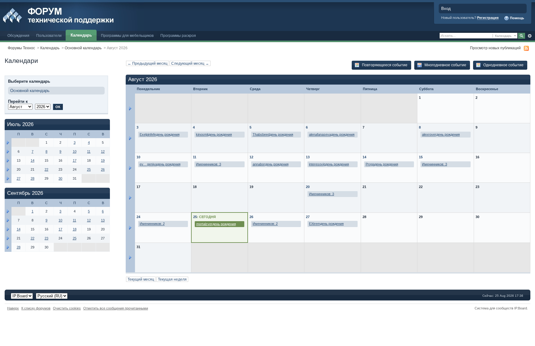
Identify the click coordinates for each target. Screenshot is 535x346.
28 (32, 178)
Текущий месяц (141, 279)
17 (74, 160)
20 (308, 187)
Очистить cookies (67, 308)
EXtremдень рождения (326, 224)
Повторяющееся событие (384, 65)
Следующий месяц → (190, 63)
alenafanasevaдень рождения (331, 134)
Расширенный (529, 36)
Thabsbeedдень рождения (273, 134)
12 (251, 157)
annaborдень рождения (271, 164)
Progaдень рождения (382, 164)
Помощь (516, 18)
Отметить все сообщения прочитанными (115, 308)
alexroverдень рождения (441, 134)
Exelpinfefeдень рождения (160, 134)
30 (60, 178)
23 (46, 238)
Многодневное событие (445, 65)
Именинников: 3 (208, 164)
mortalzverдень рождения (216, 224)
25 (195, 217)
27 (308, 217)
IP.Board (520, 308)
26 (251, 217)
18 (74, 229)
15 (421, 157)
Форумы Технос (21, 48)
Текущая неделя (172, 279)
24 (138, 217)
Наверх (13, 308)
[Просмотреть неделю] (130, 108)
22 (46, 169)
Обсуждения (18, 35)
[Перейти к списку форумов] (72, 15)
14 (364, 157)
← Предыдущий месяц (147, 63)
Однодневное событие (503, 65)
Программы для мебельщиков (127, 35)
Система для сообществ (494, 308)
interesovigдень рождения (329, 164)
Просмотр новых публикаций (495, 48)
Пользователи (49, 35)
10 (138, 157)
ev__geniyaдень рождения (160, 164)
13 (308, 157)
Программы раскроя (178, 35)
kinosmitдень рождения (214, 134)
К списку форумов (35, 308)
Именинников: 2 (152, 224)
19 (103, 160)
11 (194, 157)
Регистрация (487, 18)
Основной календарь (83, 48)
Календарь (81, 35)
